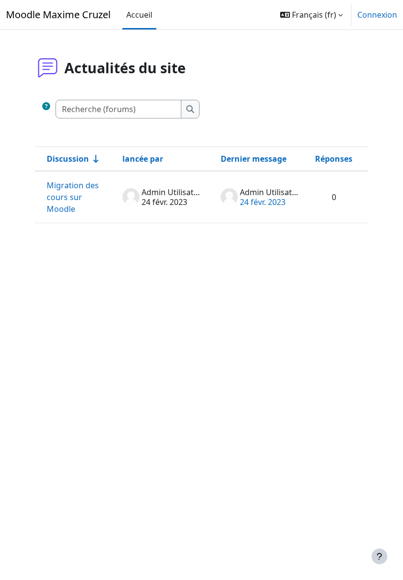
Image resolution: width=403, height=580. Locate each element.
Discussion (68, 158)
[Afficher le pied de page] (379, 556)
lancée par (142, 158)
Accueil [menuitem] (139, 14)
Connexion (377, 14)
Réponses (333, 158)
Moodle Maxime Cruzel (58, 14)
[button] (311, 14)
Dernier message (254, 158)
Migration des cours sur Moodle (73, 197)
